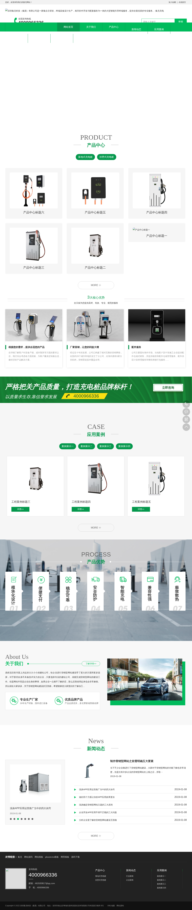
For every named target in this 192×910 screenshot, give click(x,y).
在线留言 (182, 2)
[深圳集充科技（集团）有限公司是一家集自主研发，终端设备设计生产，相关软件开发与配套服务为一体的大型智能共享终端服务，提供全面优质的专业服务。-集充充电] (84, 11)
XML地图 (111, 906)
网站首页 (68, 27)
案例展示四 (124, 446)
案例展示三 (105, 446)
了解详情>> (91, 663)
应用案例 (159, 29)
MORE (95, 285)
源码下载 (75, 857)
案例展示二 (87, 446)
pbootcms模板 (52, 857)
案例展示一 (68, 446)
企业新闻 (129, 880)
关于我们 (91, 27)
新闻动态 (136, 29)
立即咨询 (168, 387)
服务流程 (16, 38)
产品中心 (113, 27)
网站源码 (28, 857)
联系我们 (62, 38)
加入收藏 (172, 2)
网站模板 (39, 857)
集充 (20, 857)
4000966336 (186, 404)
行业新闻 (129, 876)
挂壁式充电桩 (106, 157)
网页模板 (65, 857)
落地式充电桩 (85, 157)
